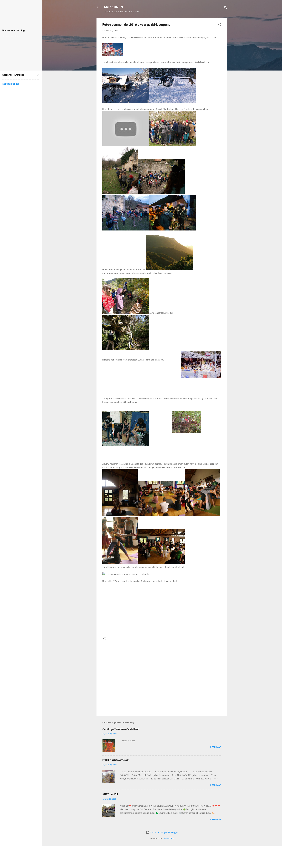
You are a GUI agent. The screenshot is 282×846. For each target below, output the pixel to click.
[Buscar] (225, 8)
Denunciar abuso (10, 83)
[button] (219, 25)
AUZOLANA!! (110, 794)
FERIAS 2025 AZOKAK (115, 760)
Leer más (215, 747)
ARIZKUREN (113, 7)
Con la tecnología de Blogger (164, 832)
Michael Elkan (169, 838)
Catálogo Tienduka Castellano (120, 729)
